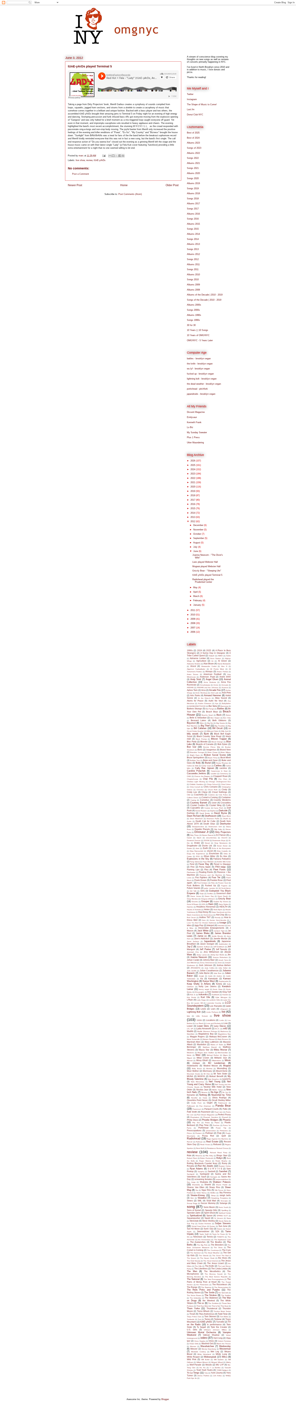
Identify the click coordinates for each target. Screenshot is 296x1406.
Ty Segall (201, 1327)
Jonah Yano (223, 960)
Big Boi (210, 723)
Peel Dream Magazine (206, 1115)
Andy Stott (195, 679)
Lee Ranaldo (216, 1006)
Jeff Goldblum (218, 947)
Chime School (212, 784)
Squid (207, 1218)
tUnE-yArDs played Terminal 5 (207, 575)
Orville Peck (196, 1103)
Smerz (190, 1200)
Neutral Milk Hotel (212, 1087)
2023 (193, 473)
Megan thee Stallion (206, 1053)
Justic (210, 976)
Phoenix (227, 1120)
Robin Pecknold (206, 1158)
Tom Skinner (210, 1316)
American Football (212, 674)
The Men (192, 1271)
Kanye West (209, 981)
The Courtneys (213, 1250)
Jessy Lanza (201, 955)
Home (124, 185)
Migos (225, 1055)
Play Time (204, 1125)
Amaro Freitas (222, 672)
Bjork (206, 733)
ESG (198, 856)
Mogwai (227, 1065)
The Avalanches (198, 1242)
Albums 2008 (193, 289)
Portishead (203, 1128)
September (199, 538)
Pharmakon (194, 1117)
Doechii (224, 838)
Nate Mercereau (197, 1082)
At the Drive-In (204, 698)
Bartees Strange (194, 708)
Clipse (205, 792)
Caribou (218, 765)
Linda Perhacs (212, 1012)
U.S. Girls (192, 1329)
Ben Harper (215, 718)
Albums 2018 (193, 193)
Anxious (225, 687)
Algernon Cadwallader (196, 669)
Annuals (224, 685)
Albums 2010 (193, 274)
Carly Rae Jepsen (204, 768)
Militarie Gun (220, 1058)
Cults (228, 805)
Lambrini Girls (214, 1000)
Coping (193, 800)
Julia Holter (223, 968)
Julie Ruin (217, 973)
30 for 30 (191, 325)
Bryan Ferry (212, 758)
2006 (193, 632)
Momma (209, 1068)
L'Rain (190, 1000)
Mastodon (201, 1044)
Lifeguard (224, 1009)
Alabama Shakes (193, 664)
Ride (189, 1155)
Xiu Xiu (202, 1368)
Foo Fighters (201, 877)
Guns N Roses (192, 904)
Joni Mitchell (191, 963)
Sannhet (223, 1171)
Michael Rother (213, 1055)
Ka (201, 978)
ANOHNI (190, 687)
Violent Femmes (224, 1341)
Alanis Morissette (224, 664)
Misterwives (216, 1060)
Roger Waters (205, 1161)
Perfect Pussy (224, 1114)
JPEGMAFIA (195, 968)
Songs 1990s (193, 320)
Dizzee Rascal (207, 835)
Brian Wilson (226, 752)
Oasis (205, 1098)
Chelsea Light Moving (196, 782)
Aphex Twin (192, 690)
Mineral (190, 1060)
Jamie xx (202, 936)
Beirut (228, 715)
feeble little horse (224, 862)
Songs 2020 (193, 178)
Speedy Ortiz (211, 1210)
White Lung (221, 1354)
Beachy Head (207, 715)
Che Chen (222, 779)
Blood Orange (217, 742)
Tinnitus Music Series (222, 1311)
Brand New (225, 750)
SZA (217, 1231)
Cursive (207, 808)
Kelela (219, 984)
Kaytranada (223, 981)
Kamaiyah (213, 978)
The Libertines (201, 1268)
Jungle (201, 976)
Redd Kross (205, 1144)
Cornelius (204, 800)
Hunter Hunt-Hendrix (218, 920)
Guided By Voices (220, 901)
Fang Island (194, 862)
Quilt (223, 1136)
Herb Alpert (217, 910)
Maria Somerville (193, 1039)
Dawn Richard (194, 816)
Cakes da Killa (192, 766)
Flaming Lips (193, 869)
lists (188, 1016)
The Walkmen (211, 1298)
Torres (207, 1319)
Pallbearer (191, 1106)
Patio (225, 1109)
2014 (193, 513)
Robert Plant (192, 1158)
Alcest (193, 666)
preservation (211, 1131)
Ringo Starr (222, 1155)
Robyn (219, 1158)
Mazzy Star (204, 1050)
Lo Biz (190, 427)
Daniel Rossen (201, 811)
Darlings (191, 813)
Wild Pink (191, 1359)
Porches (216, 1125)
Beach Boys (212, 712)
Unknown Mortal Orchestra (201, 1332)
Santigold (190, 1174)
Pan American (205, 1106)
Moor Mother (193, 1071)
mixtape (196, 1063)
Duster (189, 848)
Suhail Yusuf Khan (199, 1226)
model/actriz (192, 1066)
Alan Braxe (209, 663)
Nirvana (204, 1092)
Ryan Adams (196, 1168)
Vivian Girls (193, 1344)
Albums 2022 (193, 153)
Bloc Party (191, 741)
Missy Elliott (202, 1060)
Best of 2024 (193, 138)
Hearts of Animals (194, 910)
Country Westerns (222, 800)
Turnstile (220, 1322)
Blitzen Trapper (219, 739)
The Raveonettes (221, 1287)
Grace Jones (195, 896)
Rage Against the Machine (217, 1139)
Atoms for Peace (195, 701)
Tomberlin (190, 1319)
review (89, 160)
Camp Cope (206, 766)
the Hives (222, 1258)
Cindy (224, 789)
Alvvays (209, 671)
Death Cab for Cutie (205, 821)
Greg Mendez (192, 899)
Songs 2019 (193, 188)
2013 (193, 517)
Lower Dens (203, 1026)
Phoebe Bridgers (210, 1120)
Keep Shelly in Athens (199, 984)
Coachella (199, 795)
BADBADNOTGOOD (197, 706)
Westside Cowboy (198, 1352)
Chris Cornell (195, 787)
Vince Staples (199, 1341)
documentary (211, 838)
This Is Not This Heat (220, 1306)
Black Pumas (201, 739)
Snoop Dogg (192, 1203)
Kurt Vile (205, 997)
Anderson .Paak (207, 677)
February (198, 600)
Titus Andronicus (206, 1314)
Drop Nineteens (220, 843)
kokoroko (203, 994)
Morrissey (207, 1071)
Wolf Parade (195, 1365)
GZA (203, 904)
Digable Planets (202, 829)
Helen (207, 909)
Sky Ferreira (225, 1192)
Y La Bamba (215, 1368)
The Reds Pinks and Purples (203, 1289)
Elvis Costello (222, 851)
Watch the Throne (224, 1344)
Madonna (224, 1031)
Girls (202, 891)
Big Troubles (220, 726)
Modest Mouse (211, 1066)
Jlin (229, 954)
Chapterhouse (192, 779)
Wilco (224, 1357)
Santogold (204, 1174)
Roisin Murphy (221, 1161)
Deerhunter (225, 823)
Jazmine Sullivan (203, 947)
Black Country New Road (209, 736)
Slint (192, 1198)
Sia (196, 1190)
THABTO (220, 1237)
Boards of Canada (205, 744)
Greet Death (223, 896)
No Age (214, 1092)
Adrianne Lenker (198, 658)
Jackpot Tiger (219, 931)
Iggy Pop (199, 925)
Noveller (194, 1098)
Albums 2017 (193, 203)
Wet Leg (215, 1351)
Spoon (209, 1215)
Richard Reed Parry (218, 1152)
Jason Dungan (207, 944)
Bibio (202, 723)
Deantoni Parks (213, 819)
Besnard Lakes (198, 720)
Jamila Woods (217, 936)
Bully (198, 763)
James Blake (202, 933)
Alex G (224, 666)
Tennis (210, 1237)
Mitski (228, 1060)
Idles (189, 925)
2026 (193, 460)
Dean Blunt (226, 816)
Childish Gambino (196, 784)
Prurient (198, 1133)
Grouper (205, 901)
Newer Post (75, 185)
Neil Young (214, 1081)
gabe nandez (209, 888)
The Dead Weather (212, 1253)
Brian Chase (213, 752)
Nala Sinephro (213, 1079)
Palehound (222, 1103)
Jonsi (220, 963)
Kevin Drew (217, 989)
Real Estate (212, 1141)
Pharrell (225, 1117)
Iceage (222, 922)
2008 (193, 623)
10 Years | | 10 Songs (197, 330)
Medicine (190, 1053)
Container (226, 797)
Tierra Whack (203, 1311)
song (191, 1207)
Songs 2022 (193, 158)
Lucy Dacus (220, 1026)
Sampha (201, 1171)
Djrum (199, 838)
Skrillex (213, 1193)
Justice (219, 976)
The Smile (209, 1292)
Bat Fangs (210, 709)
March (196, 596)
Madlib (190, 1031)
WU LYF (220, 1365)
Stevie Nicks (223, 1221)
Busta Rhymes (222, 763)
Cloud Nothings (219, 792)
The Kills (198, 1266)
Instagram (192, 99)
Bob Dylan (222, 744)
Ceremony (224, 774)
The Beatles (216, 1242)
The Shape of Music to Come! (202, 104)
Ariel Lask (215, 693)
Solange (223, 1203)
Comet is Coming (210, 797)
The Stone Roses (194, 1295)
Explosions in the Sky (198, 858)
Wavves (193, 1346)
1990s (190, 650)
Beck (219, 715)
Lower (190, 1026)
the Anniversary (204, 1240)
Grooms (195, 901)
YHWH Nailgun (222, 1370)
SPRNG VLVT (222, 1216)
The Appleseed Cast (222, 1240)
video (203, 1337)
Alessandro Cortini (209, 666)
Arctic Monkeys (201, 693)
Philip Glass (192, 1120)
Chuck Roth (213, 790)
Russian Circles (225, 1166)
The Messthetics (212, 1271)
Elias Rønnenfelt (196, 851)
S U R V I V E (215, 1169)
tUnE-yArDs (100, 160)
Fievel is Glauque (222, 864)
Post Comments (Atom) (130, 194)
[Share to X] (116, 155)
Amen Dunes (192, 674)
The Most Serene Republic (216, 1277)
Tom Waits (224, 1317)
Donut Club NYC (195, 114)
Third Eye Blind (202, 1306)
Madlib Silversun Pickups (207, 1031)
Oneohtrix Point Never (197, 1100)
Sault (203, 1177)
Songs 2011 (193, 269)
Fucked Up (210, 885)
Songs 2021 (193, 168)
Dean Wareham (196, 819)
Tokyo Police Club (194, 1317)
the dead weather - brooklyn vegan (204, 384)
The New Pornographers (214, 1279)
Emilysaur (192, 417)
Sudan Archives (204, 1223)
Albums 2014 (193, 234)
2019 (193, 491)
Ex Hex (223, 856)
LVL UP (190, 1029)
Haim (210, 904)
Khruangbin (199, 992)
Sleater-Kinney (197, 1195)
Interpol (210, 925)
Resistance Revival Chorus (217, 1148)
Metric (189, 1055)
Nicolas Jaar (202, 1089)
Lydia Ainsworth (203, 1028)
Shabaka (204, 1182)
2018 (193, 495)
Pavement (205, 1112)
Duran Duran (222, 846)
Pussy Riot (208, 1136)
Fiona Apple (205, 867)
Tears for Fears (218, 1234)
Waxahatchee (207, 1346)
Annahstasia (205, 685)
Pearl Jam (218, 1112)
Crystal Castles (197, 805)
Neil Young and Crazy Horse (209, 1083)
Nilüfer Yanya (217, 1090)
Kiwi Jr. (192, 995)
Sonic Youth (223, 1207)
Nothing (203, 1095)
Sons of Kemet (194, 1210)
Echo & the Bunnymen (221, 848)
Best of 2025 (193, 132)
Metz (198, 1055)
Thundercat (212, 1308)
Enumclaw (214, 853)
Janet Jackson (193, 941)
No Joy (225, 1092)
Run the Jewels (205, 1166)
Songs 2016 (193, 218)
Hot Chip (220, 915)
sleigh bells (225, 1195)
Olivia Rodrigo (219, 1098)
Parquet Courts (211, 1109)
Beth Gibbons (219, 720)
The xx (200, 1303)
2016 (193, 504)
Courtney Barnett (198, 802)
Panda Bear (223, 1105)
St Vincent (218, 1218)
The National (193, 1279)
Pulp (219, 1133)
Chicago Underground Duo (220, 782)
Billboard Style (212, 731)
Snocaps (224, 1201)
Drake (197, 843)
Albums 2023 (193, 142)
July (195, 547)
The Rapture (206, 1287)
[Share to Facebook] (119, 155)
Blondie (204, 741)
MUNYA (201, 1076)
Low (226, 1023)
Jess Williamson (211, 952)
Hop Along (203, 912)
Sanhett (211, 1171)
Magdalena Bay (205, 1034)
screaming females (203, 1179)
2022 (193, 478)
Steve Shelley (208, 1221)
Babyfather (226, 703)
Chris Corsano (211, 787)
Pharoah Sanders (210, 1117)
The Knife (209, 1266)
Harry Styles (223, 904)
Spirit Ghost (209, 1213)
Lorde (221, 1020)
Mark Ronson (223, 1039)
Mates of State (217, 1045)
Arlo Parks (195, 695)
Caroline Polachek (196, 771)
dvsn (197, 848)
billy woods (193, 733)
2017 (193, 500)
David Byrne (220, 813)
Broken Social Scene (215, 755)
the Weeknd (209, 1300)
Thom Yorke (193, 1308)
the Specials (223, 1293)
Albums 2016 (193, 213)
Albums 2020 (193, 173)
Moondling (222, 1068)
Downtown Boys (218, 840)
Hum (204, 920)
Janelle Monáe (220, 938)
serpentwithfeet (222, 1179)
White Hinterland (204, 1354)
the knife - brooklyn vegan (200, 363)
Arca (203, 690)
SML (200, 1200)
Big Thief (205, 725)
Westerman (225, 1348)
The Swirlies (226, 1295)
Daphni (213, 811)
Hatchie (190, 907)
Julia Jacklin (191, 971)
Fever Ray (204, 864)
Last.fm (190, 109)
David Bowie (205, 813)
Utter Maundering (195, 442)
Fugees (224, 886)
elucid (210, 851)
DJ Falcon (221, 835)
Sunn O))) (208, 1229)
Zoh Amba (217, 1376)
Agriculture (201, 661)
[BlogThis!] (113, 155)
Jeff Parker (205, 949)
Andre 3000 (225, 677)
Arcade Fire (215, 690)
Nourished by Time (221, 1095)
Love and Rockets (213, 1023)
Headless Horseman (206, 907)
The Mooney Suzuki (214, 1274)
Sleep (213, 1195)
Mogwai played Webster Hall (206, 566)
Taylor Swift (204, 1234)
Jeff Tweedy (221, 949)
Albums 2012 (193, 254)
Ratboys (199, 1142)
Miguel (189, 1058)
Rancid (189, 1142)
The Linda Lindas (219, 1268)
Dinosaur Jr (201, 831)
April (195, 592)
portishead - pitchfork (197, 389)
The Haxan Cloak (207, 1258)
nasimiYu (226, 1079)
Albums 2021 (193, 163)
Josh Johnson (205, 965)
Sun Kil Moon (193, 1229)
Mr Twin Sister (220, 1074)
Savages (213, 1177)
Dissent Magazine (196, 412)
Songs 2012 (193, 259)
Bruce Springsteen (195, 757)
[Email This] (110, 155)
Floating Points (206, 872)
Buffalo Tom (195, 760)
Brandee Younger (197, 752)
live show (80, 160)
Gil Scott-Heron (225, 888)
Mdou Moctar (220, 1049)
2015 (193, 508)
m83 (225, 1028)
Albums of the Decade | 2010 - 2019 (205, 294)
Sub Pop (190, 1223)
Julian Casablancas (209, 970)
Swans (219, 1229)
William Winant (202, 1362)
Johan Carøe (193, 960)
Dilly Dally (218, 829)
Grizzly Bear (224, 898)
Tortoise (217, 1319)
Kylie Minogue (221, 997)
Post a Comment (80, 174)
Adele (228, 656)
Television (197, 1237)
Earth (205, 848)
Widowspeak (210, 1357)
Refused (217, 1144)
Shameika (196, 1185)
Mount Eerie (221, 1071)
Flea (206, 869)
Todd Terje (223, 1314)
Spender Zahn (193, 1213)
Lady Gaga (201, 1000)
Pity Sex (196, 1123)
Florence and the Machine (211, 875)
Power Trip (221, 1128)
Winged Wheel (217, 1362)
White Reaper (193, 1357)
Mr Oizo (207, 1074)
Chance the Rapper (202, 776)
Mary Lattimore (212, 1042)
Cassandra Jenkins (196, 773)
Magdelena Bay (224, 1034)
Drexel (207, 843)
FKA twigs (220, 867)
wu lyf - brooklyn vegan (198, 368)
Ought (209, 1103)
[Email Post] (103, 155)
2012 (193, 521)
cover (214, 803)
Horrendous (208, 915)
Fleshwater (191, 872)
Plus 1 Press (193, 437)
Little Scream (202, 1016)
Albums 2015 (193, 224)
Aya (216, 703)
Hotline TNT (205, 917)
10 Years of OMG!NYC (198, 335)
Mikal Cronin (203, 1058)
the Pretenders (202, 1285)
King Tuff (227, 992)
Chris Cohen (226, 784)
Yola (206, 1373)
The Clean (218, 1247)
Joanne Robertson (220, 957)
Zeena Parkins (203, 1376)
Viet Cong (218, 1338)
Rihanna (198, 1156)
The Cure (226, 1250)
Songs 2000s (193, 310)
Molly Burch (197, 1068)
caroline (223, 768)
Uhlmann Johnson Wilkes (215, 1330)
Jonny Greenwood (207, 963)
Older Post (172, 185)
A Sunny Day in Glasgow (212, 653)
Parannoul (197, 1109)
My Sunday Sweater (197, 432)
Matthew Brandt (210, 1047)
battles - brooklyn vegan (199, 358)
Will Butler (205, 1359)
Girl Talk (193, 891)
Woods (208, 1365)
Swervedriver (203, 1231)
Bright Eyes (195, 755)
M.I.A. (217, 1029)
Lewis (203, 1009)
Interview (221, 925)
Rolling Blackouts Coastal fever (202, 1163)
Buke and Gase (210, 760)
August (197, 542)
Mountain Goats (193, 1074)
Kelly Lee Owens (207, 986)
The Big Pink (202, 1245)
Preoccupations (194, 1130)
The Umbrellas (195, 1298)
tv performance (214, 1324)
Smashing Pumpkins (219, 1198)
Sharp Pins (214, 1187)
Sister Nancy (201, 1193)
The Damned (195, 1253)
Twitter (190, 94)
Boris (200, 750)
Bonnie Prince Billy (211, 747)
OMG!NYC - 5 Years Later (200, 340)
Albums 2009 (193, 284)
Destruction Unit (215, 827)
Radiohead (193, 1138)
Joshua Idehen (224, 965)
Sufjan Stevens (223, 1223)
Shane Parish (221, 1185)
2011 (193, 610)
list (223, 1011)
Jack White (203, 930)
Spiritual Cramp (225, 1213)
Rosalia (190, 1166)
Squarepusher (193, 1218)
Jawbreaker (223, 944)
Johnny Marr (209, 960)
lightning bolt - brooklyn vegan (202, 378)
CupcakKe (195, 808)
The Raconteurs (219, 1284)
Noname (191, 1095)
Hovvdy (217, 917)
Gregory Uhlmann (208, 899)
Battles (220, 708)
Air (212, 661)
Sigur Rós (206, 1190)
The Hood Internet (210, 1261)
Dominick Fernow (193, 840)
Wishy (228, 1362)
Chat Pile (208, 779)
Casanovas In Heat (219, 771)
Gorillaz (210, 893)
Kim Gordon (213, 992)
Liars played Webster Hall (205, 562)
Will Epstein (219, 1359)
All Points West (217, 669)
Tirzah (192, 1314)
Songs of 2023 (194, 148)
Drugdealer (192, 845)
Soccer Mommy (208, 1203)
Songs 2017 (193, 208)
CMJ (188, 795)
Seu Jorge (191, 1182)
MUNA (190, 1076)
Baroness (224, 706)
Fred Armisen (202, 883)
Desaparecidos (198, 827)
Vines (211, 1341)
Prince (189, 1133)
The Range (192, 1287)
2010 (193, 614)
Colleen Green (192, 797)
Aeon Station (215, 658)
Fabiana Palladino (222, 859)
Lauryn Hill (198, 1003)
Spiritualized (196, 1215)
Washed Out (207, 1343)
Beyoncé (191, 723)
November (198, 529)
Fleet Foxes (219, 869)
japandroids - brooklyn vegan (201, 394)
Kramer (225, 995)
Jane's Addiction (201, 938)
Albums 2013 (193, 244)
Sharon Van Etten (195, 1187)
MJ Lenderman (216, 1063)
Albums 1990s (194, 315)
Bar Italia (213, 706)
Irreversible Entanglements (211, 928)
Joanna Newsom (198, 957)
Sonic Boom (209, 1207)
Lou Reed (199, 1023)
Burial (208, 763)
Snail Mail (211, 1200)
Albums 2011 (193, 264)
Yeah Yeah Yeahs (204, 1370)
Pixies (207, 1123)
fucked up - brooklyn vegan (200, 373)
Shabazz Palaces (222, 1182)
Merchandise (223, 1053)
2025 (193, 465)
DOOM (206, 840)
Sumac (212, 1226)
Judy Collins (209, 968)
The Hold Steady (193, 1261)
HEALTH (223, 907)
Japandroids (210, 941)
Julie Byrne (204, 973)
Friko (213, 883)
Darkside (223, 810)
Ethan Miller (209, 856)
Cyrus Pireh (218, 808)
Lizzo (199, 1020)
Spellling (224, 1210)
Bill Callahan (200, 728)
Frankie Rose (216, 880)
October (197, 534)
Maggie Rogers (197, 1036)
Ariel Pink (226, 693)
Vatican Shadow (211, 1335)
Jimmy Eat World (217, 955)
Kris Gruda (191, 997)
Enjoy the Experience (196, 854)
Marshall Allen (193, 1042)
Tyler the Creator (219, 1327)
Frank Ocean (200, 880)
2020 (193, 486)
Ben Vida (227, 718)
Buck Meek (225, 757)
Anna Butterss (210, 682)
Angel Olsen (212, 679)
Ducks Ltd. (207, 845)
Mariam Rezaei (208, 1039)
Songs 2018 (193, 198)
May (195, 587)
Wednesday (225, 1346)
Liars (213, 1009)
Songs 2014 (193, 239)
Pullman (209, 1133)
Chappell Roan (220, 776)
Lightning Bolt (194, 1012)
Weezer (194, 1349)
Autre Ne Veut (215, 701)
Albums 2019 (193, 183)
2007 (193, 627)
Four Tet (216, 877)
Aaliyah (211, 656)
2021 (193, 482)
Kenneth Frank (194, 422)
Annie (215, 685)
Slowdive (202, 1198)
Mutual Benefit (216, 1076)
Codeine (211, 795)
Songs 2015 (193, 229)
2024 (193, 469)
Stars (229, 1218)
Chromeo (200, 790)
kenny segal (204, 989)
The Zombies (213, 1303)
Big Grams (220, 723)
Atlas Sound (221, 698)
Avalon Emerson (204, 703)
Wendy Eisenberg (209, 1349)
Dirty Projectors (223, 832)
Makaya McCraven (218, 1036)
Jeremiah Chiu (193, 952)
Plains (217, 1123)
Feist (192, 864)
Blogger (165, 1399)
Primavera (224, 1131)
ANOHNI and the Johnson (207, 687)
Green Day (209, 896)
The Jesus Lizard (215, 1263)
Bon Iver (191, 747)
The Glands (203, 1255)
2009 (193, 619)
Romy (224, 1163)
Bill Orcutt (217, 728)
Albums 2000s (194, 305)
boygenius (211, 750)
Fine (192, 867)
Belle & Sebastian (198, 718)
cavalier (214, 774)
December (198, 525)
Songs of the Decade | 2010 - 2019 (204, 300)
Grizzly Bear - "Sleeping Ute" (206, 570)
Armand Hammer (212, 695)
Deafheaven (211, 816)
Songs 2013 (193, 249)
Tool (199, 1319)
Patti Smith (192, 1112)
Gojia (202, 893)
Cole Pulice (223, 795)
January (197, 605)
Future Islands (193, 888)
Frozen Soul (223, 883)
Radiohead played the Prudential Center (203, 580)
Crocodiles (226, 803)
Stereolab (194, 1221)
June (196, 551)
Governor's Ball (223, 893)
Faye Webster (208, 862)
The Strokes (211, 1295)
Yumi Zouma (217, 1373)
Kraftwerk (215, 995)
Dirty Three (194, 835)
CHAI (189, 776)
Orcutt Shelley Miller (221, 1100)
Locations (210, 1020)
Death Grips (209, 824)
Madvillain (191, 1034)
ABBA (220, 656)
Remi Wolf (200, 1148)
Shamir (207, 1184)
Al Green (222, 661)
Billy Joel (224, 731)
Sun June (223, 1226)
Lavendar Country (214, 1003)
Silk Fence (219, 1190)
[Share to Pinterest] (123, 155)
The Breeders (217, 1245)
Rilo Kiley (209, 1156)
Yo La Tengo (193, 1372)
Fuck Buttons (193, 885)
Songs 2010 (193, 279)
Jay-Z (190, 946)
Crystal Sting (215, 805)
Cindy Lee (192, 792)
